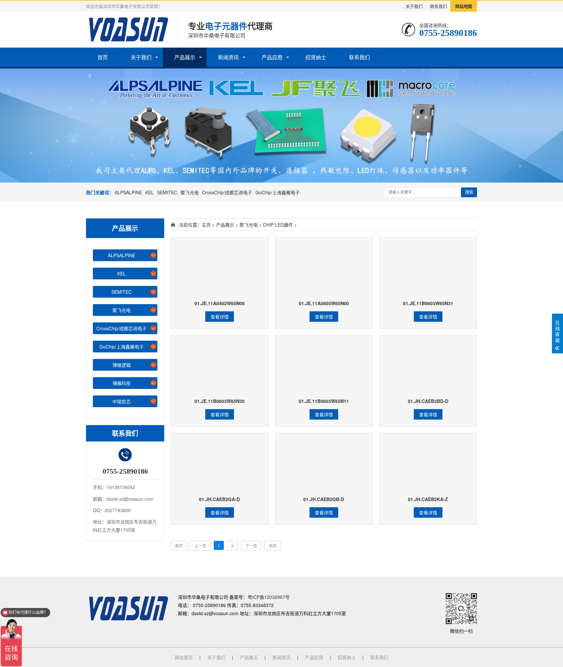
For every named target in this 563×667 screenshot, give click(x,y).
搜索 (469, 192)
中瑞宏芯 (121, 401)
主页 (206, 224)
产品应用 (272, 57)
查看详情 (219, 316)
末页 (273, 545)
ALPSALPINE (128, 192)
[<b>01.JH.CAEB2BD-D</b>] (428, 365)
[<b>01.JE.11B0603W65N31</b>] (428, 267)
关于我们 (414, 6)
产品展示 (184, 57)
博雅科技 (121, 383)
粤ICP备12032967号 (269, 597)
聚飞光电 (189, 192)
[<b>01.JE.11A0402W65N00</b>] (219, 267)
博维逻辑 (121, 365)
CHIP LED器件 (278, 224)
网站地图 (463, 6)
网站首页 (184, 657)
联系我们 (438, 6)
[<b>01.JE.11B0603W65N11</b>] (324, 365)
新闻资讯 (228, 57)
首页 (102, 57)
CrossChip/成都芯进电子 (227, 192)
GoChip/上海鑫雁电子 (277, 192)
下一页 (251, 545)
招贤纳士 (315, 57)
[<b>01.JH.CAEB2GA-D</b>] (219, 463)
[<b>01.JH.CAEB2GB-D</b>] (324, 463)
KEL (149, 192)
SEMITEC (167, 192)
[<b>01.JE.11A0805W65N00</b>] (324, 267)
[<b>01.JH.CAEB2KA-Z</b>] (428, 463)
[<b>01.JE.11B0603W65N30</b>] (219, 365)
